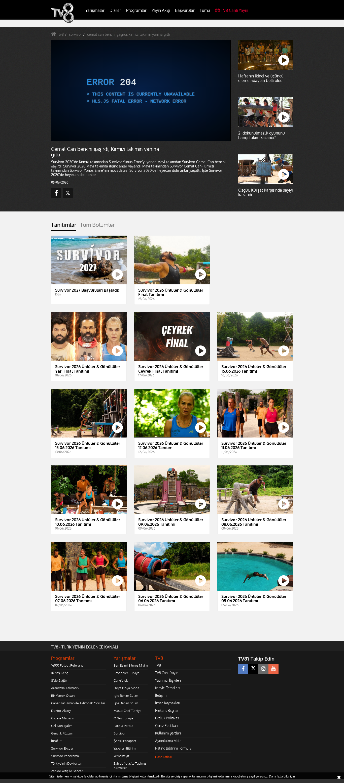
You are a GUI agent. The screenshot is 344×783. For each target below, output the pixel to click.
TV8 (158, 665)
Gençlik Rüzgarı (62, 733)
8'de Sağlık (59, 680)
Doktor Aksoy (61, 711)
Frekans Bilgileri (167, 710)
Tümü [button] (205, 10)
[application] (140, 90)
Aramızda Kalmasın (65, 688)
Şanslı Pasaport (125, 741)
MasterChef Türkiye (127, 711)
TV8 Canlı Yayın (234, 10)
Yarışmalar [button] (95, 10)
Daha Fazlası (163, 757)
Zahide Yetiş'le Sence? (67, 771)
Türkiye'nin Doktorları (66, 763)
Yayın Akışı (161, 10)
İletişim (160, 695)
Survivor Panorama (65, 756)
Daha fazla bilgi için (282, 776)
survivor (75, 34)
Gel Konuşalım (61, 726)
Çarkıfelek (121, 680)
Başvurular (185, 10)
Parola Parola (123, 726)
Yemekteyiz (121, 756)
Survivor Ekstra (62, 748)
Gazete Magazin (62, 718)
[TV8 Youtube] (273, 669)
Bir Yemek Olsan (63, 695)
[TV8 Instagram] (263, 669)
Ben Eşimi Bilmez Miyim (131, 665)
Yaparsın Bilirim (124, 748)
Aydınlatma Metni (168, 740)
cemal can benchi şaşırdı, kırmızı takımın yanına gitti (128, 34)
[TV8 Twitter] (253, 669)
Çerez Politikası (166, 725)
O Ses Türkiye (123, 718)
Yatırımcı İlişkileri (168, 680)
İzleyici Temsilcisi (168, 688)
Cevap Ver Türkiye (126, 673)
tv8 (61, 34)
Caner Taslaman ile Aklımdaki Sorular (78, 703)
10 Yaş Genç (59, 673)
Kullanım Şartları (168, 733)
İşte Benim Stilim (126, 695)
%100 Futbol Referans (67, 665)
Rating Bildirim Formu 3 (173, 748)
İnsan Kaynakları (167, 703)
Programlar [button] (136, 10)
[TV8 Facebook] (243, 669)
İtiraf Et (56, 741)
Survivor (120, 733)
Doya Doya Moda (126, 688)
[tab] (63, 226)
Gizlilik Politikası (167, 718)
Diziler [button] (115, 10)
